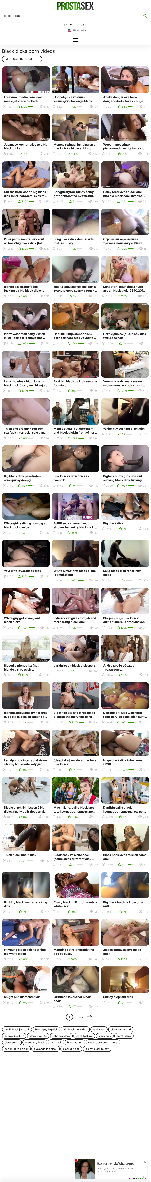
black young (75, 1042)
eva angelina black (45, 1048)
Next (81, 1017)
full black (56, 1042)
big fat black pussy (97, 1048)
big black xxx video (75, 1029)
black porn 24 (38, 1035)
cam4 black (124, 1035)
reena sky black (35, 1042)
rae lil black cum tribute (103, 1042)
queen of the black (16, 1048)
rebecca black (61, 1035)
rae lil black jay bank (17, 1029)
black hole (104, 1035)
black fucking (84, 1035)
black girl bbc (71, 1048)
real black (99, 1029)
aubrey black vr (14, 1035)
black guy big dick (46, 1029)
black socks (12, 1042)
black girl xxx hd (121, 1029)
